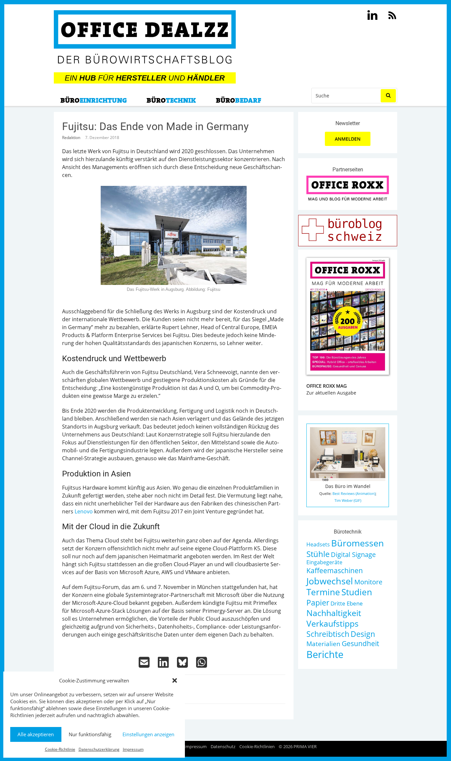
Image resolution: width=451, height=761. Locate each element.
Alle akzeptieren (35, 734)
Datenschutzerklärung (99, 749)
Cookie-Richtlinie (60, 749)
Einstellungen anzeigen (148, 734)
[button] (174, 680)
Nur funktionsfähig (90, 734)
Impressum (133, 749)
